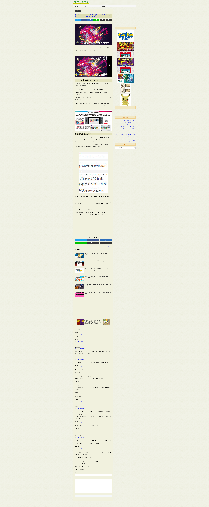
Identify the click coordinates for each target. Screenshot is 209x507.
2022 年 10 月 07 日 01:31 (79, 341)
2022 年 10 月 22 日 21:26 (79, 448)
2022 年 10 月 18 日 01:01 (79, 401)
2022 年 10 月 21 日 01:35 (79, 422)
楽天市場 (119, 112)
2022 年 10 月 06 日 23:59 (79, 334)
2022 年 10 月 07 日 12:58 (79, 374)
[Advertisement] (93, 227)
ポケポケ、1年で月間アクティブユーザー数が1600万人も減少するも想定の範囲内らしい (125, 136)
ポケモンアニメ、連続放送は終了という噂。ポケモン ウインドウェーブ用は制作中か (125, 121)
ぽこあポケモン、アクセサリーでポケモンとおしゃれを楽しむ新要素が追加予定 (125, 141)
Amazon (119, 110)
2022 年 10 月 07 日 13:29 (79, 383)
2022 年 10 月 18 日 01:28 (79, 408)
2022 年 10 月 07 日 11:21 (79, 366)
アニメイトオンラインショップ (124, 114)
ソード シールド (78, 10)
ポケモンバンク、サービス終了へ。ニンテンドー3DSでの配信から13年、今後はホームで (125, 125)
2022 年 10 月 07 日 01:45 (79, 348)
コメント (77, 478)
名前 (76, 472)
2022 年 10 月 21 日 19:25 (79, 430)
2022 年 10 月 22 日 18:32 (79, 437)
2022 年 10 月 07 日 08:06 (79, 359)
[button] (134, 147)
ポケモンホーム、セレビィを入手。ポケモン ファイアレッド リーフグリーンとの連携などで (125, 130)
